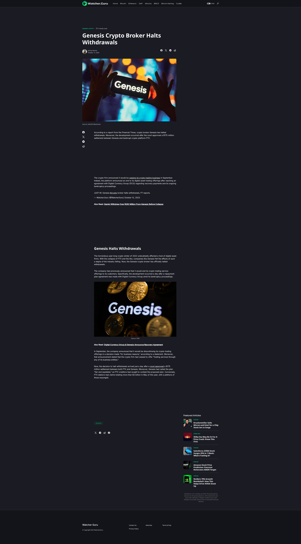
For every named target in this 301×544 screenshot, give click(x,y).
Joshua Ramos (92, 51)
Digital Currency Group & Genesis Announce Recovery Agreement (133, 344)
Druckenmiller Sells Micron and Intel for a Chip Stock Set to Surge (206, 425)
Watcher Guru (90, 524)
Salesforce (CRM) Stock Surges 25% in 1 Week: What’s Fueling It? (204, 453)
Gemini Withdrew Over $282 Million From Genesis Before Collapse (133, 204)
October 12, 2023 (132, 197)
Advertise (149, 525)
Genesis (98, 423)
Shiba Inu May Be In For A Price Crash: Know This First (205, 439)
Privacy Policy (134, 529)
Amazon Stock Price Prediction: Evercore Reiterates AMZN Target (205, 467)
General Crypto (88, 28)
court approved (157, 366)
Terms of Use (166, 525)
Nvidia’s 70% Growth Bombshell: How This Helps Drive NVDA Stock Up (205, 482)
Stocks (196, 420)
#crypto (113, 193)
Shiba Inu (197, 434)
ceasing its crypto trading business (144, 178)
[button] (210, 4)
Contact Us (132, 525)
